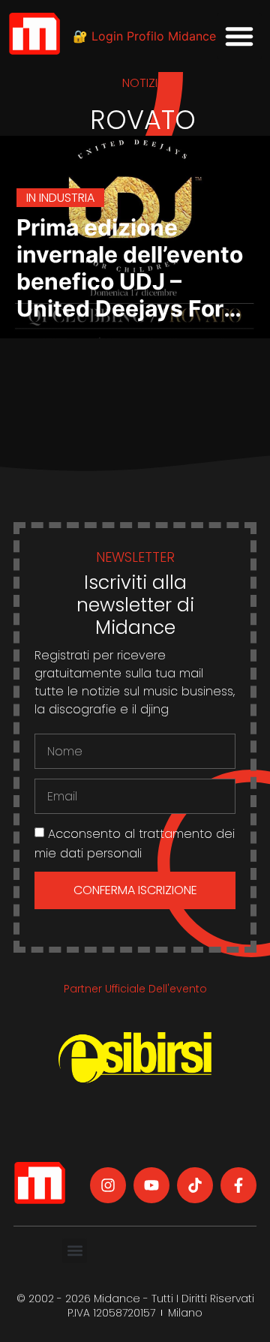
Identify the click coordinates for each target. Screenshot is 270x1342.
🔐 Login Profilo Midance (144, 36)
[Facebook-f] (238, 1185)
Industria (66, 198)
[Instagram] (108, 1185)
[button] (239, 36)
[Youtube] (152, 1185)
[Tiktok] (195, 1185)
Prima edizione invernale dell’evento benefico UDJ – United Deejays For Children (129, 281)
